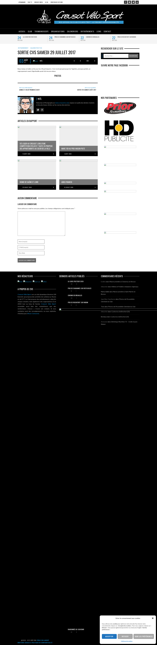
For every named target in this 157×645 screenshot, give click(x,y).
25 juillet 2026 (27, 187)
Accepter (109, 636)
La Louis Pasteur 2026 (30, 37)
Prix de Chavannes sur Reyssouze (65, 37)
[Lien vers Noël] (20, 281)
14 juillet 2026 (68, 187)
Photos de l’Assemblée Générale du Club (121, 306)
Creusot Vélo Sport (24, 294)
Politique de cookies (127, 641)
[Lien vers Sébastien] (27, 281)
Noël (41, 61)
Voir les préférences (144, 636)
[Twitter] (133, 2)
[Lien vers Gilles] (44, 281)
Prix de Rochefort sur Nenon (126, 37)
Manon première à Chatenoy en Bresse (123, 282)
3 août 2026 (68, 154)
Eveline (103, 282)
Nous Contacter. (33, 313)
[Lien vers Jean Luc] (36, 281)
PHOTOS (57, 75)
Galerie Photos (36, 48)
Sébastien (104, 287)
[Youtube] (137, 2)
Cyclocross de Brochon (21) (121, 311)
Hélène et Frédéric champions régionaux (125, 287)
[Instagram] (129, 2)
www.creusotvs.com (62, 103)
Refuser (125, 636)
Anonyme (104, 322)
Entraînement (23, 48)
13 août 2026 (26, 154)
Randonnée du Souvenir (76, 629)
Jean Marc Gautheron (108, 299)
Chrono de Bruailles (92, 37)
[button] (153, 618)
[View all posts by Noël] (35, 61)
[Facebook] (125, 2)
